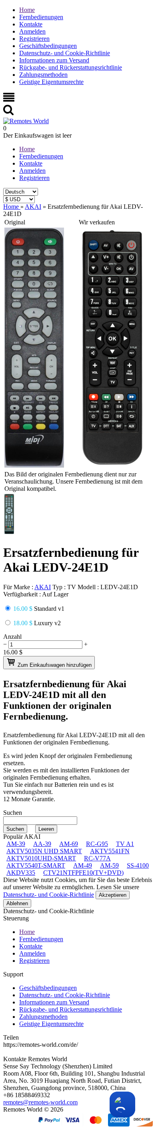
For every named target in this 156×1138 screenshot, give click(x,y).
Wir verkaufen (97, 222)
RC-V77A (97, 858)
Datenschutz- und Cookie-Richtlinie (64, 53)
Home (27, 9)
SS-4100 (138, 865)
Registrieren (34, 38)
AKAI (42, 587)
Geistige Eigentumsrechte (51, 81)
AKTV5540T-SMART (35, 865)
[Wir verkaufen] (112, 465)
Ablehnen (17, 903)
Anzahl (12, 636)
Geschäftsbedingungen (48, 45)
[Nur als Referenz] (34, 465)
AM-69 (68, 843)
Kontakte (30, 24)
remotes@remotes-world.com (40, 1102)
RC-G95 (97, 843)
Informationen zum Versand (54, 60)
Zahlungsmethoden (43, 74)
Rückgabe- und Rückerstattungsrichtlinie (70, 67)
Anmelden (32, 31)
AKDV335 (20, 872)
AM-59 (109, 865)
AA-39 (42, 843)
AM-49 (82, 865)
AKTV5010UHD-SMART (41, 858)
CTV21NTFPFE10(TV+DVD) (83, 872)
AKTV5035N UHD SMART (44, 851)
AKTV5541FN (110, 851)
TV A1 (125, 843)
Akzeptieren (112, 895)
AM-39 (15, 843)
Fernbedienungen (41, 17)
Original (14, 222)
